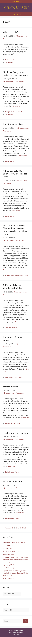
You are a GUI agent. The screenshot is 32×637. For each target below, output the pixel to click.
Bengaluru (9, 112)
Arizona (8, 377)
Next (25, 528)
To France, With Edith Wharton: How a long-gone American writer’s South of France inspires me (15, 559)
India (7, 60)
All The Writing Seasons (11, 551)
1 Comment (9, 63)
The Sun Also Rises (13, 124)
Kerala (11, 472)
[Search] (25, 621)
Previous (7, 528)
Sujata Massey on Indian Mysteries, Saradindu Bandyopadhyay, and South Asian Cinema (15, 573)
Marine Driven (10, 387)
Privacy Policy (16, 634)
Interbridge (19, 632)
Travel (11, 60)
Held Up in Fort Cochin (15, 433)
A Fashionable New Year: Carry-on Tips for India (15, 174)
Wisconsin (14, 327)
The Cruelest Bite (8, 545)
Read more (16, 106)
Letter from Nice (8, 554)
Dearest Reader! (8, 578)
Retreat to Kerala (12, 482)
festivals (14, 377)
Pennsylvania (18, 276)
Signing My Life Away (10, 565)
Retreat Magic (7, 548)
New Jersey (9, 276)
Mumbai (12, 423)
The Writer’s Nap (8, 568)
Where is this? (10, 32)
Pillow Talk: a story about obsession (14, 542)
